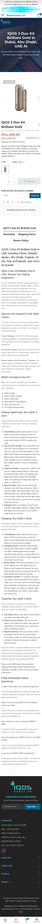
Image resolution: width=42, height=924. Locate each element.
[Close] (38, 3)
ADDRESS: (5, 837)
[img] (31, 138)
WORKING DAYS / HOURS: (11, 841)
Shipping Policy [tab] (27, 234)
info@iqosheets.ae (13, 833)
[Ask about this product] (39, 124)
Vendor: (27, 130)
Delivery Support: (7, 825)
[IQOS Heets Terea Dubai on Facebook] (3, 850)
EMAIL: (4, 833)
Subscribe (31, 807)
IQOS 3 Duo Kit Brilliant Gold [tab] (19, 228)
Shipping (4, 142)
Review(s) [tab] (9, 234)
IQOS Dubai (35, 130)
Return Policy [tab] (21, 240)
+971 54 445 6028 (13, 829)
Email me (35, 195)
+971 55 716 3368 (20, 825)
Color (3, 162)
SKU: (3, 130)
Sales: (3, 829)
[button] (38, 98)
